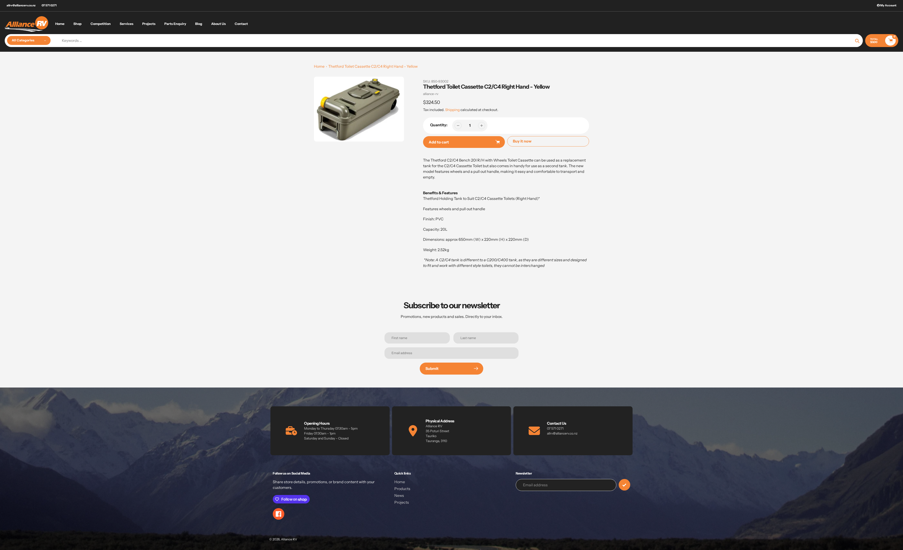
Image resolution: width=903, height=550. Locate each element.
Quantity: (439, 125)
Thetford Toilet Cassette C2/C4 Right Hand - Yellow (373, 66)
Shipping (452, 109)
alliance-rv (430, 94)
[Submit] (624, 485)
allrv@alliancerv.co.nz (21, 5)
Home (319, 66)
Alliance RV (289, 539)
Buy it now (522, 141)
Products (402, 488)
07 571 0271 (49, 5)
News (399, 495)
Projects (401, 502)
